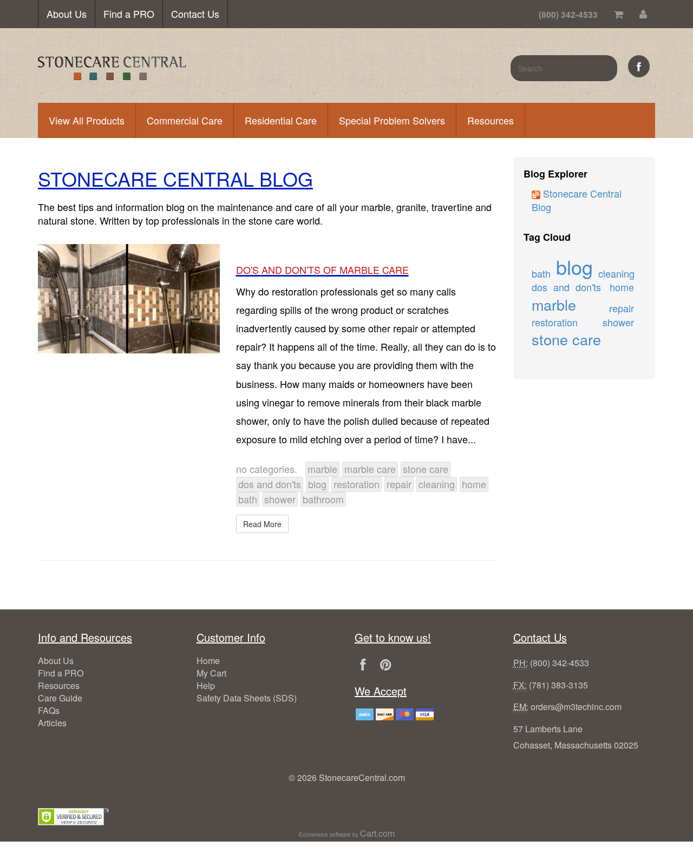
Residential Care (281, 120)
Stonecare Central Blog (577, 200)
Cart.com (377, 833)
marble (322, 469)
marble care (370, 469)
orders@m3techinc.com (576, 706)
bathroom (323, 499)
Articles (52, 723)
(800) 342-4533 (559, 662)
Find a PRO (128, 13)
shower (280, 499)
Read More (262, 523)
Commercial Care (185, 120)
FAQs (49, 710)
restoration (357, 484)
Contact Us (195, 13)
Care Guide (60, 698)
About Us (67, 13)
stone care (425, 469)
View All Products (87, 120)
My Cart (211, 673)
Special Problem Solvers (392, 120)
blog (317, 484)
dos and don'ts (269, 484)
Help (206, 685)
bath (247, 499)
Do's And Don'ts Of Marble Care (322, 269)
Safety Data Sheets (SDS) (247, 698)
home (474, 484)
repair (399, 484)
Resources (490, 120)
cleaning (437, 484)
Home (208, 660)
